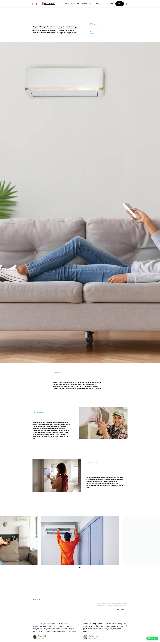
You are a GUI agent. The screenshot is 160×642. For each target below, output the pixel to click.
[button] (79, 567)
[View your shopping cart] (126, 4)
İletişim (120, 3)
